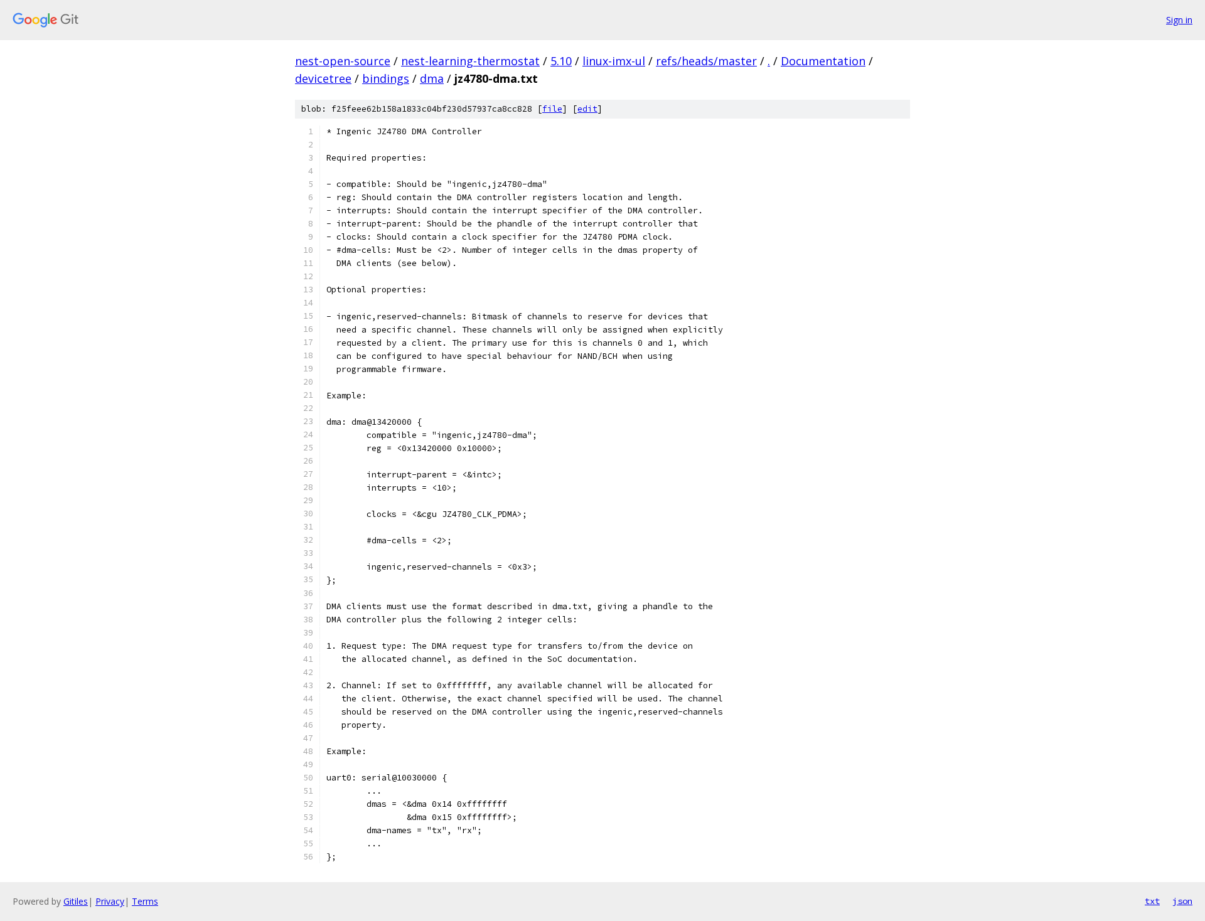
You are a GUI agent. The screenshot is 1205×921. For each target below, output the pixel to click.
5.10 (561, 60)
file (552, 109)
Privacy (109, 901)
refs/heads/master (706, 60)
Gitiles (75, 901)
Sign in (1179, 20)
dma (432, 78)
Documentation (823, 60)
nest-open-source (342, 60)
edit (587, 109)
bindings (385, 78)
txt (1152, 901)
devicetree (323, 78)
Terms (145, 901)
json (1182, 901)
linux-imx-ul (613, 60)
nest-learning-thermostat (470, 60)
